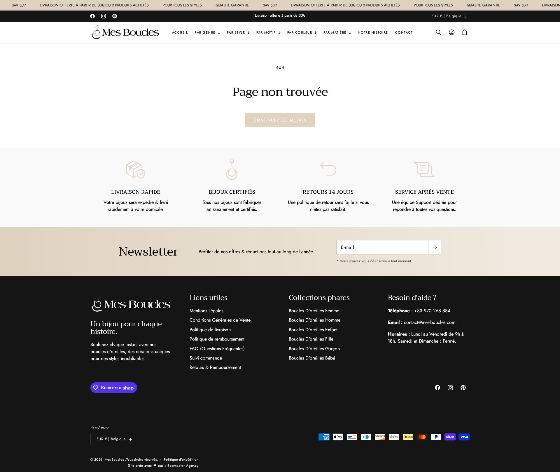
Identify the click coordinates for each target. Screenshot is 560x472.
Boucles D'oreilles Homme (314, 320)
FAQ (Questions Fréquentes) (217, 348)
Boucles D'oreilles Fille (311, 339)
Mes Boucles (114, 459)
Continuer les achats (280, 120)
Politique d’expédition (181, 459)
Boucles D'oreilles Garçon (314, 348)
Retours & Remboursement (215, 367)
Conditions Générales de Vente (220, 320)
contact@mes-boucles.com (429, 322)
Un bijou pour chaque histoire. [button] (126, 328)
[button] (207, 32)
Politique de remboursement (217, 339)
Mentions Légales (206, 311)
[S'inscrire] (434, 247)
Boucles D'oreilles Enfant (313, 329)
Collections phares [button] (319, 297)
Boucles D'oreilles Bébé (312, 358)
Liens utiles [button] (209, 297)
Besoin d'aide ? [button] (412, 297)
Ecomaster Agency (182, 465)
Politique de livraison (210, 329)
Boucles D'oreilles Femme (314, 311)
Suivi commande (206, 358)
